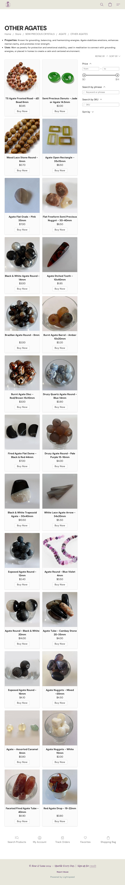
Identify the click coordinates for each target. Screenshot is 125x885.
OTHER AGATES (79, 34)
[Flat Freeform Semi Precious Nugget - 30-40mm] (59, 195)
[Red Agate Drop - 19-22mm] (59, 787)
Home (8, 34)
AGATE (62, 34)
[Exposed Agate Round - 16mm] (22, 668)
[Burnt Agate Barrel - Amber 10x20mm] (59, 313)
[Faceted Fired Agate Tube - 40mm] (22, 787)
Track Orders (62, 842)
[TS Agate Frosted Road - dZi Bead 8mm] (22, 77)
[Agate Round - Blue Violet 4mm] (59, 550)
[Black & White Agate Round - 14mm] (22, 254)
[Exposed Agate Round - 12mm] (22, 550)
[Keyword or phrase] (84, 92)
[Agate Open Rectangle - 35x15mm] (59, 136)
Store (18, 34)
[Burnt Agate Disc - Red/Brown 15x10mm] (22, 372)
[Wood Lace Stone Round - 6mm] (22, 136)
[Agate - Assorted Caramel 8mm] (22, 728)
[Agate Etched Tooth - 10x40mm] (59, 254)
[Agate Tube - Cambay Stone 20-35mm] (59, 609)
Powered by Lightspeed (62, 877)
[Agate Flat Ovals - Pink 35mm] (22, 195)
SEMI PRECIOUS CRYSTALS (40, 34)
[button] (8, 5)
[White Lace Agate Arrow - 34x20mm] (59, 491)
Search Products (17, 842)
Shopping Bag (108, 842)
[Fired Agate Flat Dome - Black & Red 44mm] (22, 432)
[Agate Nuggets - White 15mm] (59, 728)
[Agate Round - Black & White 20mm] (22, 609)
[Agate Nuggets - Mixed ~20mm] (59, 668)
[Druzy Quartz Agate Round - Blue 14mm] (59, 372)
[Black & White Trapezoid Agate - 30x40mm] (22, 491)
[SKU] (84, 104)
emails (93, 865)
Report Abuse (62, 872)
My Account (39, 842)
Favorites (85, 842)
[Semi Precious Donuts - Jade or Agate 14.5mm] (59, 77)
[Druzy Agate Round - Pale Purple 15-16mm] (59, 432)
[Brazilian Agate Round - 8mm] (22, 313)
